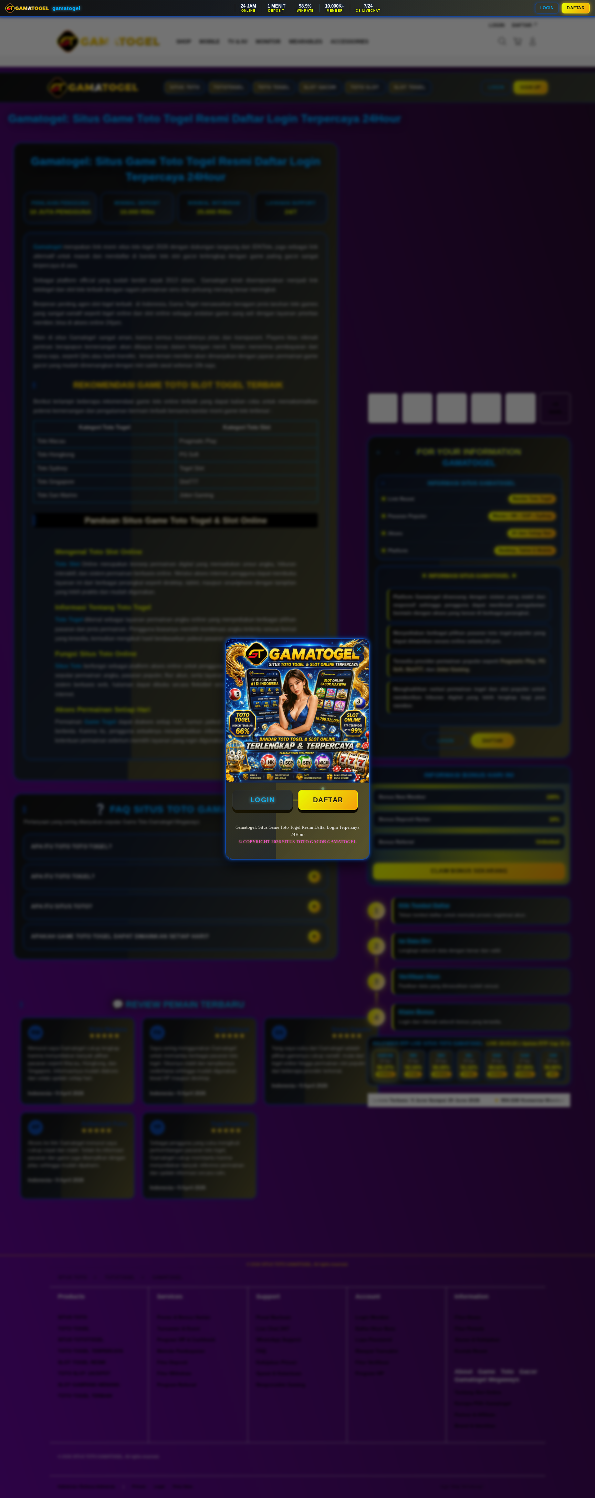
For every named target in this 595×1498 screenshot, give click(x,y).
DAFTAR (576, 8)
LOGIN (547, 8)
